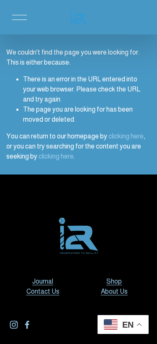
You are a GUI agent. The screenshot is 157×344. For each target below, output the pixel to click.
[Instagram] (14, 325)
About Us (114, 291)
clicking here (126, 136)
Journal (42, 281)
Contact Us (42, 291)
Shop (114, 281)
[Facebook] (27, 325)
